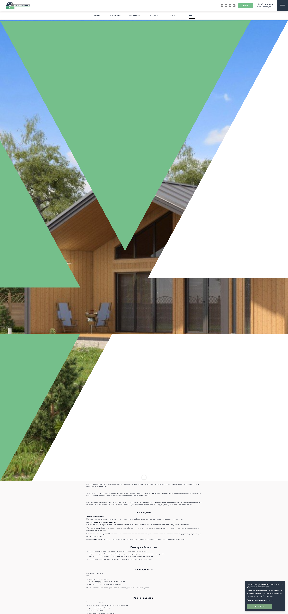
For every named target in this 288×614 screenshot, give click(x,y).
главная (96, 15)
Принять (259, 606)
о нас (192, 15)
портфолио (115, 15)
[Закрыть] (282, 584)
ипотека (154, 15)
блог (172, 15)
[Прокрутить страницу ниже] (144, 477)
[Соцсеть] (222, 5)
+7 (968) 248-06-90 (265, 4)
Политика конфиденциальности (259, 600)
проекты (133, 15)
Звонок (246, 5)
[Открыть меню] (282, 5)
